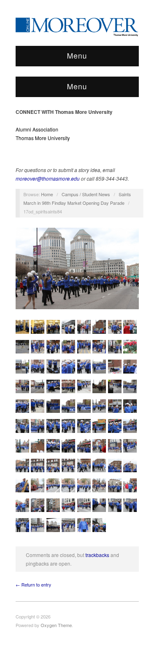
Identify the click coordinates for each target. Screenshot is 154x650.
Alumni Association (37, 129)
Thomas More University (43, 137)
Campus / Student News (86, 194)
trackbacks (97, 554)
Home (47, 194)
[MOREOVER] (77, 25)
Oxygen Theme (56, 625)
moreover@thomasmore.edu (48, 178)
